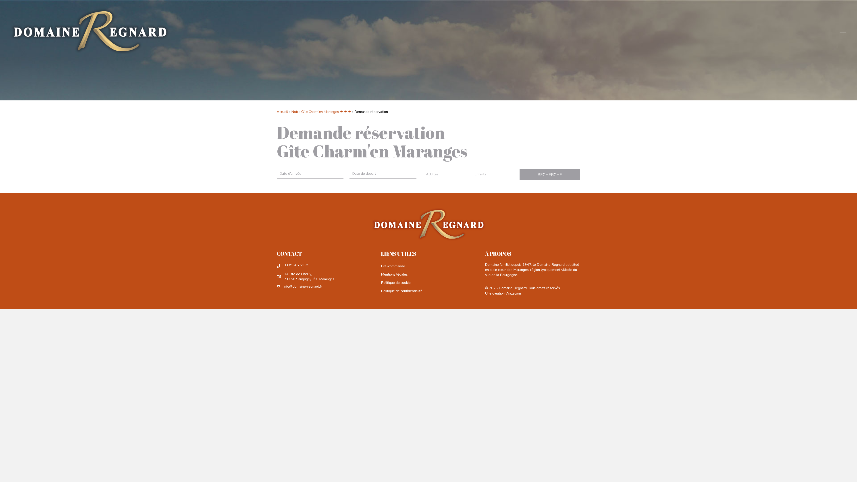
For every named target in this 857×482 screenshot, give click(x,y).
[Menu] (843, 31)
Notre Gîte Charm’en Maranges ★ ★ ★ (321, 111)
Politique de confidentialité (401, 291)
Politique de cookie (396, 282)
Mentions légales (394, 274)
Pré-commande (393, 266)
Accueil (282, 111)
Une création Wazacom (503, 293)
